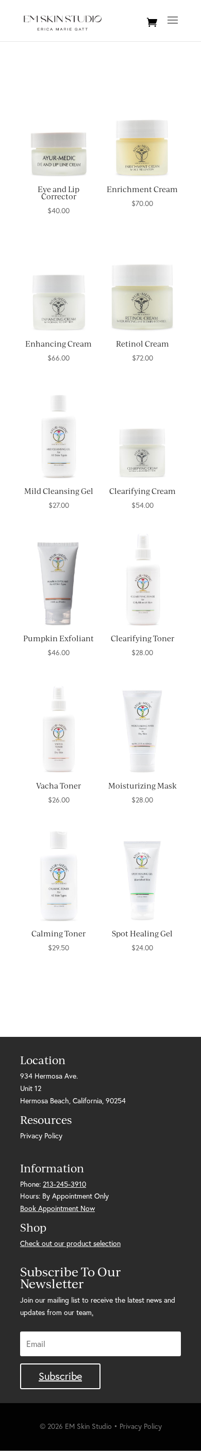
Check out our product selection (70, 1243)
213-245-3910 (64, 1184)
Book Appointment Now (57, 1208)
